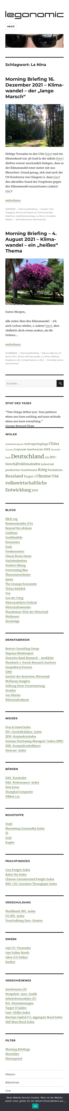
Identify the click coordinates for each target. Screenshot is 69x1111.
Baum (45, 353)
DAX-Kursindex (15, 777)
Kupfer (9, 842)
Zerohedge (12, 621)
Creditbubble (13, 537)
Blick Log (11, 518)
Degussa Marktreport (19, 653)
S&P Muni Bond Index (19, 1021)
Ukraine (43, 476)
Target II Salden (16, 1008)
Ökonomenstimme (17, 574)
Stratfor (10, 690)
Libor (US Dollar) (16, 957)
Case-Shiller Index (17, 1012)
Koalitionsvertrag (25, 216)
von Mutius (12, 695)
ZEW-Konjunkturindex (20, 736)
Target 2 (30, 476)
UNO (41, 360)
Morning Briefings (17, 1049)
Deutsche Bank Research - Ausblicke (29, 657)
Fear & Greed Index (18, 727)
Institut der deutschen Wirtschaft (27, 676)
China (54, 444)
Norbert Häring (15, 565)
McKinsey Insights (17, 681)
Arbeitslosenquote (14, 444)
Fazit (8, 546)
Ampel (44, 209)
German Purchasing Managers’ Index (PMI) (34, 741)
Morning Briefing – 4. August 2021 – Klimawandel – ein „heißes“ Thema (31, 242)
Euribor (10, 961)
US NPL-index (14, 915)
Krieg (42, 470)
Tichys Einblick (15, 588)
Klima (19, 212)
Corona (9, 449)
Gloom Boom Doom (18, 556)
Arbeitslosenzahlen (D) (20, 998)
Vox (8, 593)
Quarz (9, 579)
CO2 (51, 209)
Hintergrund (13, 1058)
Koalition (10, 216)
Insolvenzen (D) (16, 989)
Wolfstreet (12, 616)
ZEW (35, 490)
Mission (10, 1074)
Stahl (8, 823)
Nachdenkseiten (16, 560)
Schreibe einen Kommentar (31, 219)
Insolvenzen (29, 470)
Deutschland (27, 456)
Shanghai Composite (19, 791)
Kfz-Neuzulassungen (19, 1003)
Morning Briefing (28, 209)
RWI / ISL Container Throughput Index (31, 883)
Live (8, 1090)
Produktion (55, 470)
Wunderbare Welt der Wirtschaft (26, 611)
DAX (47, 449)
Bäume (54, 353)
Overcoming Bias (16, 570)
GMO (8, 671)
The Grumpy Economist (21, 584)
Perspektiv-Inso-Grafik (21, 994)
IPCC (14, 356)
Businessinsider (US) (19, 523)
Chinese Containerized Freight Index (29, 879)
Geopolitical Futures (18, 667)
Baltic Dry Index (16, 874)
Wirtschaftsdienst (17, 699)
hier (48, 153)
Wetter (9, 219)
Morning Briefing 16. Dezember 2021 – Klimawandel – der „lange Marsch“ (34, 87)
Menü (11, 26)
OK (35, 1106)
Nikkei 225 (12, 796)
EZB (47, 457)
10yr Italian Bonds (17, 952)
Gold (8, 837)
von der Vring (14, 598)
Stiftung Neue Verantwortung (25, 685)
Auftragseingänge (36, 444)
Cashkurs (11, 532)
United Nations (29, 360)
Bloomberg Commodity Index (25, 828)
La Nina (40, 216)
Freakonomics (14, 551)
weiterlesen (13, 200)
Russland (10, 360)
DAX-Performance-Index (22, 782)
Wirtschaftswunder (18, 607)
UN (18, 360)
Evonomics (12, 542)
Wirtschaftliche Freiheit (21, 602)
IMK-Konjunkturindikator (23, 745)
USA (55, 476)
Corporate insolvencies (28, 449)
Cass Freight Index (17, 869)
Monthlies (12, 1054)
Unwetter (50, 216)
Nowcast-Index (15, 750)
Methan (55, 356)
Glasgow (10, 212)
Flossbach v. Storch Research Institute (30, 662)
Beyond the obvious (18, 528)
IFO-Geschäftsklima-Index (23, 731)
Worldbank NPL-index (20, 911)
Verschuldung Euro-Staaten (24, 920)
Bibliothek (12, 1082)
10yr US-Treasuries (18, 948)
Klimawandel (45, 212)
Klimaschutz (30, 212)
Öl (6, 833)
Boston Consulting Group (22, 648)
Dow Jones (12, 787)
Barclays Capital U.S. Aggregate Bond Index (33, 1017)
